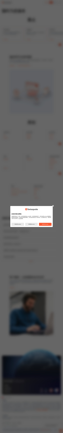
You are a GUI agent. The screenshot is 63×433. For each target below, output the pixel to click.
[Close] (53, 206)
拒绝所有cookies (18, 224)
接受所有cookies (45, 224)
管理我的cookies (31, 224)
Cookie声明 (20, 218)
